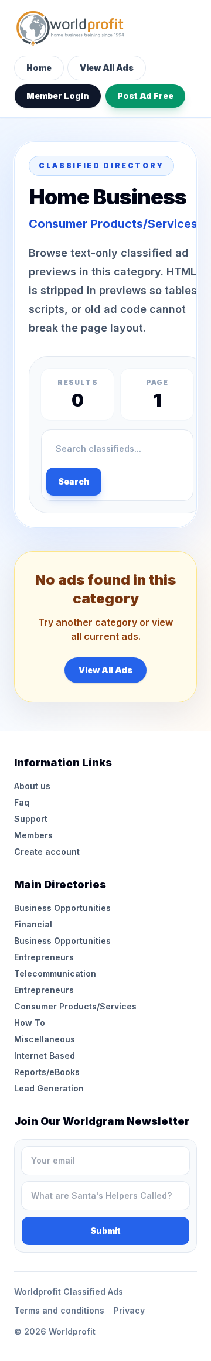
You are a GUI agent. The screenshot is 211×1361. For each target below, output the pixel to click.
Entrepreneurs (44, 957)
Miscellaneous (44, 1039)
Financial (33, 924)
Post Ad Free (145, 96)
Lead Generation (49, 1088)
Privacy (129, 1310)
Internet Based (44, 1055)
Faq (21, 802)
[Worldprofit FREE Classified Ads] (105, 28)
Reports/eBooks (47, 1072)
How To (29, 1023)
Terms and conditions (59, 1310)
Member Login (57, 96)
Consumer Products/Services (75, 1006)
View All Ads (107, 68)
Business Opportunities (62, 908)
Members (33, 835)
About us (32, 786)
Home (39, 68)
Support (30, 819)
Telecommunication (55, 973)
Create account (47, 852)
